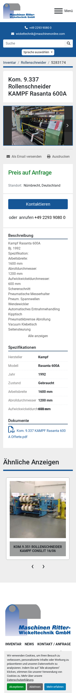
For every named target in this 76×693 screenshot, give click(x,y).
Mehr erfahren (55, 686)
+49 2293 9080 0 (40, 27)
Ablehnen (35, 686)
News (29, 644)
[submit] (68, 43)
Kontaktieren (38, 204)
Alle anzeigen (38, 336)
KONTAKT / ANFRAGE (54, 644)
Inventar (13, 644)
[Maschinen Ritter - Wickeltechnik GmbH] (38, 620)
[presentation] (32, 566)
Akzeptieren (16, 686)
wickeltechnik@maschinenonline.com (40, 33)
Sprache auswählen (36, 52)
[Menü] (58, 11)
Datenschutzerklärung (20, 679)
